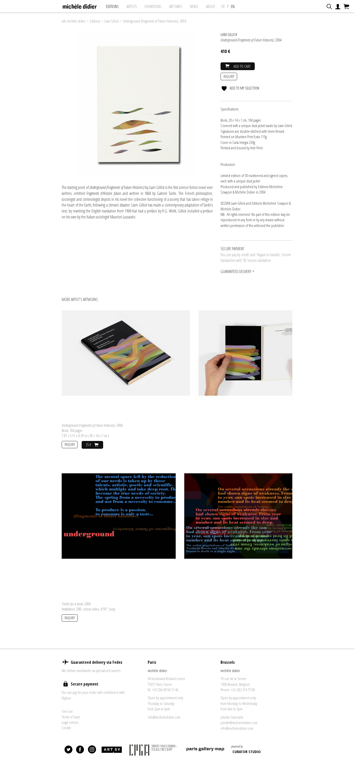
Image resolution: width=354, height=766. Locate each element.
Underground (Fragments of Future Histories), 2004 (154, 21)
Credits (66, 727)
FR (223, 6)
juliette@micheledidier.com (239, 722)
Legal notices (70, 722)
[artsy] (111, 750)
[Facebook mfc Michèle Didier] (80, 750)
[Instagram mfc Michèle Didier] (92, 750)
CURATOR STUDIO (246, 751)
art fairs (175, 6)
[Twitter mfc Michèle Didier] (68, 750)
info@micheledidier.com (164, 717)
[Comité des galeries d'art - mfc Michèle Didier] (154, 750)
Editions (112, 6)
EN (233, 6)
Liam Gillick (111, 21)
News (194, 6)
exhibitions (153, 6)
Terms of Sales (71, 716)
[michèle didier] (80, 5)
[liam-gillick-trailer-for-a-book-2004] (119, 515)
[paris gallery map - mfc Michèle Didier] (205, 750)
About (210, 6)
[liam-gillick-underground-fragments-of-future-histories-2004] (126, 352)
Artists (131, 6)
